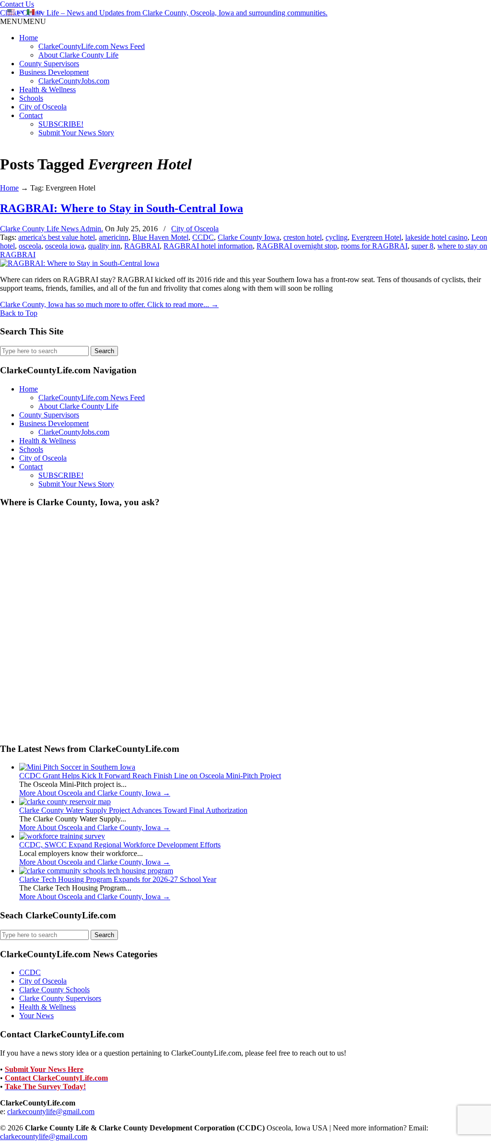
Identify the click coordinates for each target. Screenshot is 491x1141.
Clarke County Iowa (249, 237)
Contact (31, 115)
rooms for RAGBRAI (374, 246)
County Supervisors (49, 63)
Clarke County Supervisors (60, 998)
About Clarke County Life (78, 55)
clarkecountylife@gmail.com (50, 1111)
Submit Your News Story (76, 133)
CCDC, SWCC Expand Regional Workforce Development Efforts (120, 845)
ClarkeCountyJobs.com (73, 81)
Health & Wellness (47, 89)
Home (28, 38)
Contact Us (17, 4)
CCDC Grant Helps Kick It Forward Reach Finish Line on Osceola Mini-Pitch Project (150, 776)
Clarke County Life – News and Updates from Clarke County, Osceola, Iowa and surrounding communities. (163, 13)
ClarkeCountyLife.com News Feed (91, 46)
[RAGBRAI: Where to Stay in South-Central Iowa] (79, 263)
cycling (337, 237)
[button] (23, 21)
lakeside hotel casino (436, 237)
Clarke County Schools (54, 990)
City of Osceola (43, 107)
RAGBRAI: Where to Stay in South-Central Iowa (121, 208)
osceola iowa (64, 246)
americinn (114, 237)
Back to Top (18, 313)
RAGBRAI (142, 246)
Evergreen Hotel (376, 237)
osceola (30, 246)
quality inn (104, 246)
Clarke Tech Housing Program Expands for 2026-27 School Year (117, 879)
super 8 (422, 246)
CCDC (203, 237)
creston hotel (302, 237)
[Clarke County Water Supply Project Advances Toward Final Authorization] (65, 801)
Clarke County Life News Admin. (51, 229)
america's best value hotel (56, 237)
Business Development (54, 72)
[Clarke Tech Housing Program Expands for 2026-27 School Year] (96, 871)
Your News (36, 1015)
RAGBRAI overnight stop (297, 246)
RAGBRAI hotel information (208, 246)
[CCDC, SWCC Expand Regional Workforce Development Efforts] (62, 836)
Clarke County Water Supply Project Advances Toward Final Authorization (133, 810)
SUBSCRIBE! (60, 124)
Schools (31, 98)
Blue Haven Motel (160, 237)
